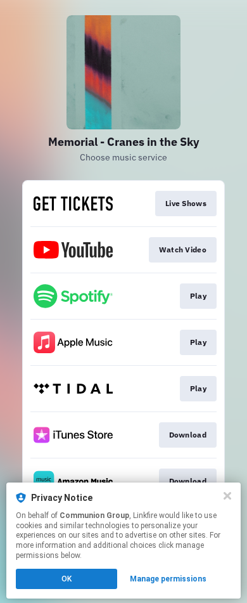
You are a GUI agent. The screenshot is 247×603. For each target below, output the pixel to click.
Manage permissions (168, 578)
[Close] (227, 496)
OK (66, 578)
